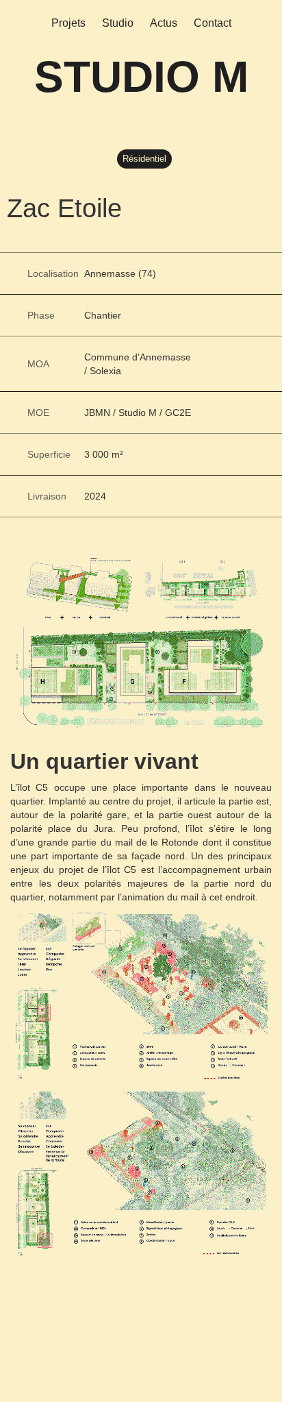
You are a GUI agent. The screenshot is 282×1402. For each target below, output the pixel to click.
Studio (117, 23)
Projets (68, 23)
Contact (212, 23)
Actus (163, 23)
